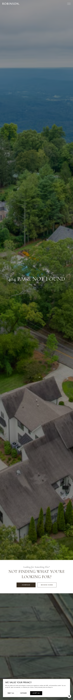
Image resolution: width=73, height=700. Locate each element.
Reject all (11, 693)
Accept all (36, 693)
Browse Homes (47, 585)
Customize (23, 693)
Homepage (26, 585)
